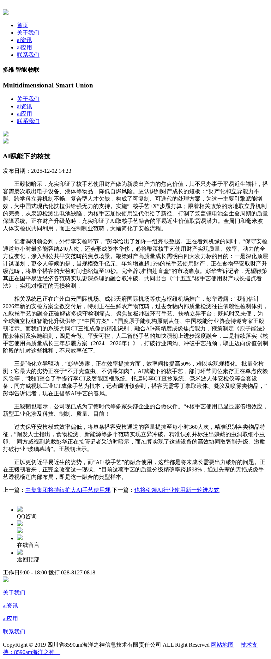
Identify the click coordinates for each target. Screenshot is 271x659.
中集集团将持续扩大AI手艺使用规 (67, 490)
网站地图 (222, 645)
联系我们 (28, 55)
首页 (22, 25)
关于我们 (28, 33)
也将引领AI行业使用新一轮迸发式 (176, 490)
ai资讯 (24, 40)
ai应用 (24, 47)
